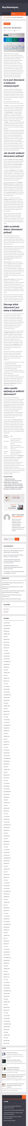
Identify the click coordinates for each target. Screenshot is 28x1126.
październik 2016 (7, 758)
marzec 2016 (6, 777)
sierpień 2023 (6, 631)
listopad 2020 (7, 692)
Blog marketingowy (10, 7)
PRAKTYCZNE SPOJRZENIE (9, 1120)
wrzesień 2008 (7, 1026)
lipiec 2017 (6, 733)
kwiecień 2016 (6, 775)
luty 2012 (6, 913)
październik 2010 (7, 957)
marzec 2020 (6, 714)
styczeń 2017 (6, 750)
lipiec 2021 (6, 670)
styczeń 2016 (6, 783)
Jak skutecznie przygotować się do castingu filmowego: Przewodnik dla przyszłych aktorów (12, 561)
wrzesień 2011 (7, 927)
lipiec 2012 (6, 899)
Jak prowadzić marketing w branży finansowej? (14, 1110)
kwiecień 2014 (6, 841)
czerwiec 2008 (7, 1035)
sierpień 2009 (6, 996)
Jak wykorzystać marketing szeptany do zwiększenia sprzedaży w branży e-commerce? (15, 1085)
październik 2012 (7, 891)
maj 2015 (5, 805)
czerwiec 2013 (7, 869)
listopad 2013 (7, 855)
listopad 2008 (7, 1021)
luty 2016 (6, 780)
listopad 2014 (7, 822)
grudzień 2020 (7, 689)
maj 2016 (5, 772)
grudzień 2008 (7, 1018)
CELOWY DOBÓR (16, 498)
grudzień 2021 (7, 656)
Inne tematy (6, 609)
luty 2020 (6, 717)
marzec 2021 (6, 681)
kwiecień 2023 (6, 639)
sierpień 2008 (6, 1029)
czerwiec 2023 (7, 634)
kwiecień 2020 (6, 711)
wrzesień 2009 (7, 993)
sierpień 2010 (6, 963)
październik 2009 (7, 990)
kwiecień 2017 (6, 741)
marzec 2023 (6, 642)
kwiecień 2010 (6, 974)
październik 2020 (7, 694)
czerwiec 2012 (7, 902)
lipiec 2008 (6, 1032)
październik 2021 (7, 661)
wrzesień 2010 (7, 960)
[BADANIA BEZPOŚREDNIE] (20, 506)
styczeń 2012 (6, 916)
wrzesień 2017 (7, 728)
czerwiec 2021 (7, 672)
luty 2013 (6, 880)
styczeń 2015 (6, 816)
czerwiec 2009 (7, 1001)
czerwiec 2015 (7, 802)
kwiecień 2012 (6, 907)
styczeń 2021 (6, 686)
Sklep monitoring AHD (10, 479)
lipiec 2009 (6, 999)
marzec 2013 (6, 877)
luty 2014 (6, 847)
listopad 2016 (7, 755)
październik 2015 (7, 791)
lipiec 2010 (6, 965)
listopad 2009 (7, 988)
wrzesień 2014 (7, 827)
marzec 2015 (6, 811)
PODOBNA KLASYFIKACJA (12, 1052)
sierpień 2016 (6, 764)
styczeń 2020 (6, 719)
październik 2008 (7, 1024)
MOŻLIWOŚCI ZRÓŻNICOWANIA (13, 1060)
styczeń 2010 (6, 982)
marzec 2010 (6, 977)
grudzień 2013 (7, 852)
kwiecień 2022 (6, 645)
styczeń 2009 (6, 1015)
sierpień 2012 (6, 896)
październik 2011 (7, 924)
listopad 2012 (7, 888)
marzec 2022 (6, 647)
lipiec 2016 (6, 766)
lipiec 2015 (6, 800)
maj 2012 (5, 905)
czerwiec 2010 (7, 968)
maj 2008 (5, 1037)
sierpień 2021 (6, 667)
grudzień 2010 (7, 952)
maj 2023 (5, 636)
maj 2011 (5, 938)
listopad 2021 (7, 658)
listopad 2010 (7, 954)
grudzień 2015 (7, 786)
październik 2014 (7, 824)
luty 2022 (6, 650)
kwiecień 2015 (6, 808)
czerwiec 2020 (7, 705)
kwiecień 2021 (6, 678)
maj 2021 (5, 675)
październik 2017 (7, 725)
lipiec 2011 (6, 932)
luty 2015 (6, 813)
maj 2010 (5, 971)
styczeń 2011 (6, 949)
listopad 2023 (7, 622)
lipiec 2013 (6, 866)
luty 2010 (6, 979)
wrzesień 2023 (7, 628)
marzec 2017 (6, 744)
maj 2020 (5, 708)
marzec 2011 (6, 943)
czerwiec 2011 (7, 935)
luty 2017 (6, 747)
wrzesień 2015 (7, 794)
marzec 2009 (6, 1010)
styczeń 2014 (6, 849)
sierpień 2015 (6, 797)
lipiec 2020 (6, 703)
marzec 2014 (6, 844)
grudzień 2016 (7, 752)
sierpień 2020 (6, 700)
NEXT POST (13, 504)
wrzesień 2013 (7, 860)
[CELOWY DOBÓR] (8, 498)
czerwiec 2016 (7, 769)
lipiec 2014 (6, 833)
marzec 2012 (6, 910)
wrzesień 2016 (7, 761)
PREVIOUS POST (15, 496)
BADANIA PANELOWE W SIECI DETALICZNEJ (11, 598)
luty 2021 (6, 683)
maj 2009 (5, 1004)
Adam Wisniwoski (17, 516)
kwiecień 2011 (6, 941)
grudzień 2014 (7, 819)
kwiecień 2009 (6, 1007)
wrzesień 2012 (7, 894)
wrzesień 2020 (7, 697)
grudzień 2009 (7, 985)
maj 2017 (5, 739)
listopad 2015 (7, 788)
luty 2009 (6, 1012)
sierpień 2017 (6, 730)
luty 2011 (6, 946)
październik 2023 (7, 625)
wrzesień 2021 (7, 664)
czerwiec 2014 (7, 835)
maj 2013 (5, 871)
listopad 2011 (7, 921)
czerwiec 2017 (7, 736)
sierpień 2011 (6, 930)
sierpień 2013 (6, 863)
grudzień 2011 (7, 918)
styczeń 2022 (6, 653)
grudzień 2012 (7, 885)
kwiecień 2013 (6, 874)
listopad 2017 (7, 722)
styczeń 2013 (6, 882)
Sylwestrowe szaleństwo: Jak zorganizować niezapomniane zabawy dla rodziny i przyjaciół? (13, 567)
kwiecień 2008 (6, 1040)
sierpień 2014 (6, 830)
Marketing (7, 23)
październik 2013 (7, 858)
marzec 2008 (6, 1043)
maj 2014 (5, 838)
